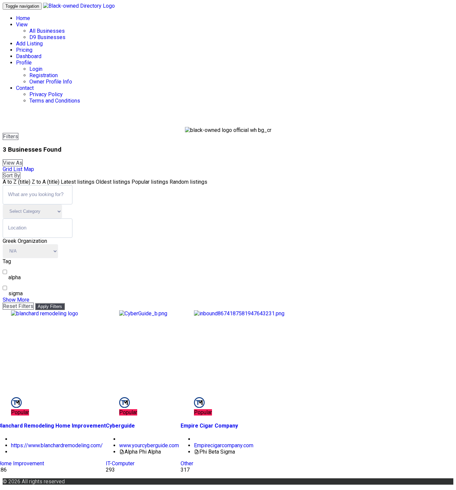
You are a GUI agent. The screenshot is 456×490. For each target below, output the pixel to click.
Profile (24, 62)
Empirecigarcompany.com (223, 445)
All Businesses (47, 31)
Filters (10, 136)
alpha (14, 277)
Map (29, 169)
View (22, 24)
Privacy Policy (46, 94)
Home (23, 18)
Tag (7, 261)
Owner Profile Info (50, 81)
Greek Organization (25, 241)
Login (35, 69)
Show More (16, 300)
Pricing (24, 50)
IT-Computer (120, 463)
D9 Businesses (47, 37)
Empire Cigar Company (209, 426)
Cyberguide (120, 426)
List (17, 169)
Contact (25, 88)
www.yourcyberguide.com (149, 445)
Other (187, 463)
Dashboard (28, 56)
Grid (7, 169)
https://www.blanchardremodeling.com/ (57, 445)
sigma (15, 293)
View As (12, 163)
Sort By (11, 175)
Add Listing (29, 43)
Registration (43, 75)
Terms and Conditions (54, 101)
